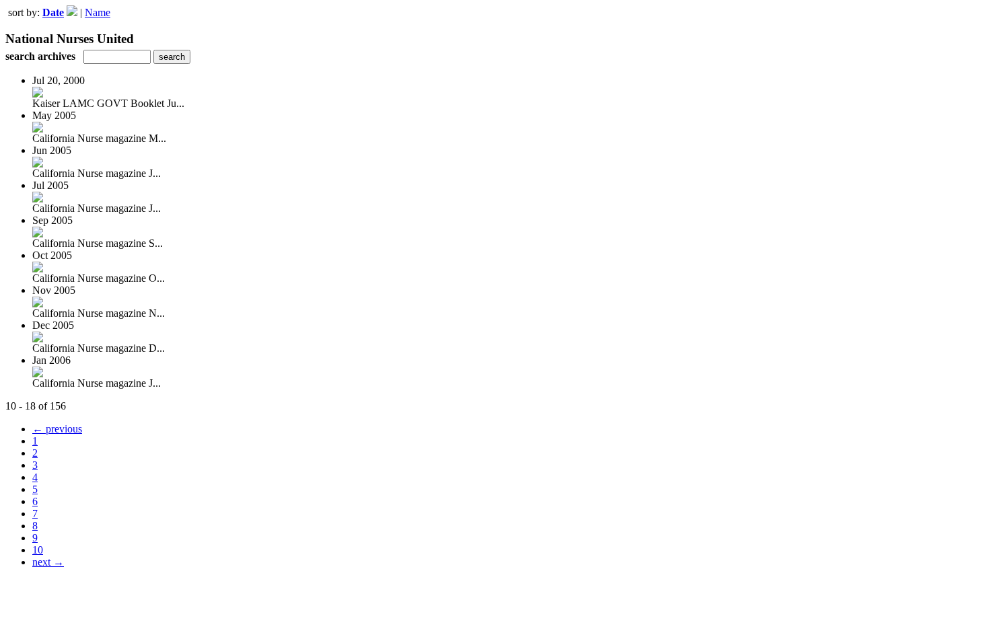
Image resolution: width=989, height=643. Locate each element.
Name (97, 12)
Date (53, 12)
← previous (57, 428)
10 (37, 550)
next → (48, 562)
